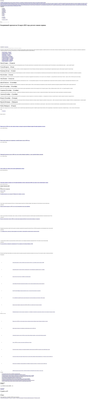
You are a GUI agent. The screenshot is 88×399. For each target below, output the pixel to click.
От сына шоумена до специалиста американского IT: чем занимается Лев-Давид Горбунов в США (16, 243)
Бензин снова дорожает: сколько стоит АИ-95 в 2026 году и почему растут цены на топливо (42, 3)
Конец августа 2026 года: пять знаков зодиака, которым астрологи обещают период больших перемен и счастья (22, 126)
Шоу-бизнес (4, 12)
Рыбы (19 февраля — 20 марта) (7, 61)
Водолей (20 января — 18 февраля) (7, 60)
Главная (3, 8)
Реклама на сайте (5, 19)
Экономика (4, 10)
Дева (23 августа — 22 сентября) (7, 56)
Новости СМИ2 (2, 190)
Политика (3, 11)
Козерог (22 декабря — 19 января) (7, 59)
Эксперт (3, 15)
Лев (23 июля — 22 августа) (6, 55)
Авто (3, 14)
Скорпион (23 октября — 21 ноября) (8, 57)
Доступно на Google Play (2, 389)
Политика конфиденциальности (29, 397)
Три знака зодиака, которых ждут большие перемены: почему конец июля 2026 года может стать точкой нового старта (24, 182)
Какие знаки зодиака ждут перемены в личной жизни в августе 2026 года (15, 140)
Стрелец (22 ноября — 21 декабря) (7, 58)
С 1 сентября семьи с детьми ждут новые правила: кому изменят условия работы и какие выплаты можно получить (19, 231)
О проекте (14, 397)
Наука (3, 13)
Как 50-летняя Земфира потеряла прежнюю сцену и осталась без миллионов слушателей (14, 3)
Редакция (3, 17)
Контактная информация (4, 397)
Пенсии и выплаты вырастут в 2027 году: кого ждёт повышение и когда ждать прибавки (15, 206)
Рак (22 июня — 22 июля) (6, 54)
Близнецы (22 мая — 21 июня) (7, 53)
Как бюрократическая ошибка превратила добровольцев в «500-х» (10, 5)
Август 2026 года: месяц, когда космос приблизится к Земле (12, 168)
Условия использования (20, 397)
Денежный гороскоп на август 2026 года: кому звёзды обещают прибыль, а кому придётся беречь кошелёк (21, 154)
